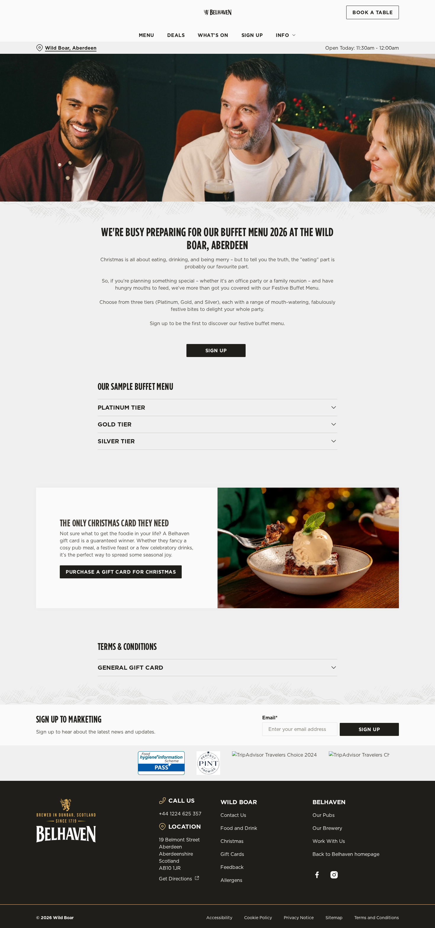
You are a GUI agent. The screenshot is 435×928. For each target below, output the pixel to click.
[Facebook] (316, 874)
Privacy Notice (299, 918)
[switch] (170, 62)
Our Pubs (323, 815)
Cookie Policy (258, 918)
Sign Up (216, 350)
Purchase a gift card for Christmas (121, 572)
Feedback (232, 867)
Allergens (231, 880)
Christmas (232, 841)
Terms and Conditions (376, 918)
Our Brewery (327, 828)
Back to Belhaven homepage (345, 854)
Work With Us (328, 841)
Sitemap (334, 918)
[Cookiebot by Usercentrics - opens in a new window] (38, 62)
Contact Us (233, 815)
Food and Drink (238, 828)
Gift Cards (232, 854)
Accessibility (219, 918)
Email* (270, 717)
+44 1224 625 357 (180, 813)
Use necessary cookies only (385, 35)
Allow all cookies (385, 15)
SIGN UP (369, 729)
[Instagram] (334, 874)
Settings (303, 62)
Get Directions (175, 878)
